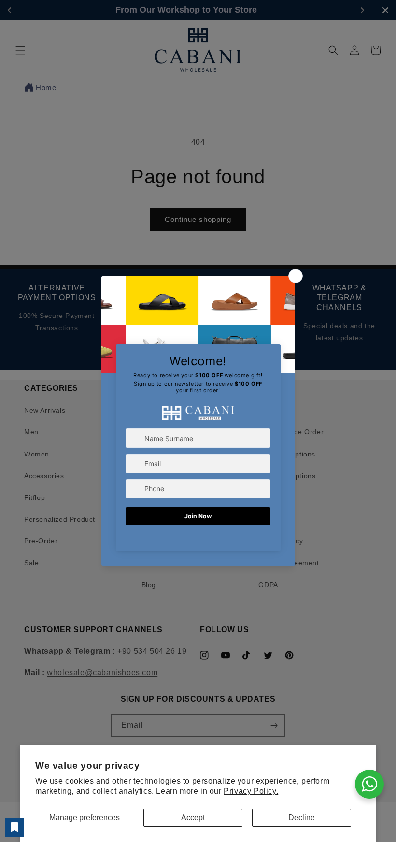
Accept (193, 818)
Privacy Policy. (251, 791)
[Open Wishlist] (14, 827)
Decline (301, 818)
